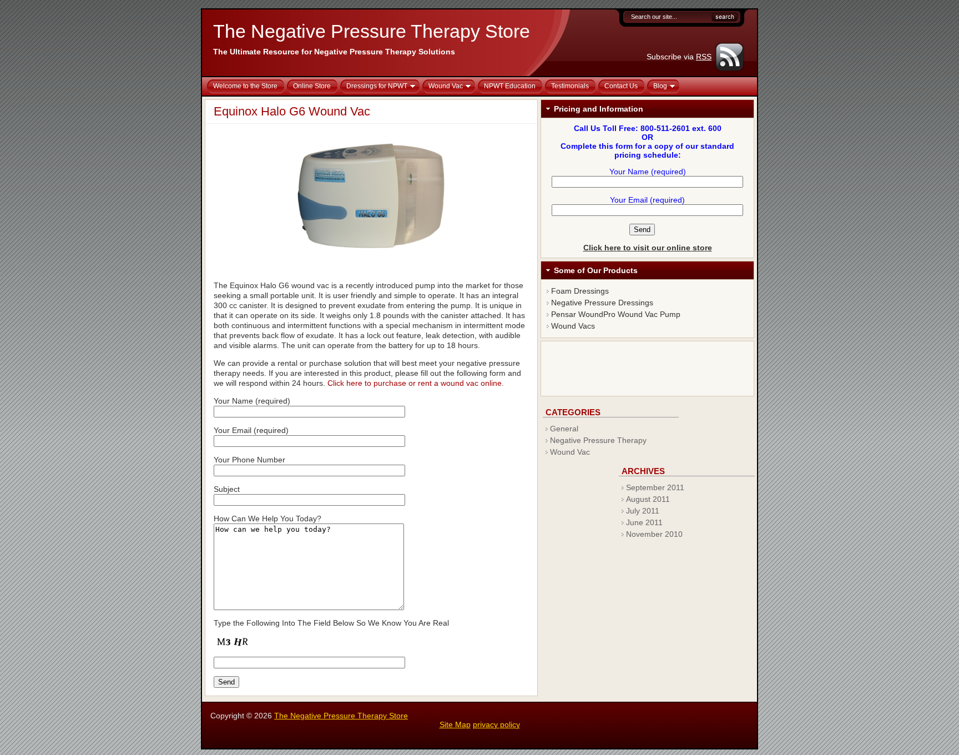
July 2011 (642, 510)
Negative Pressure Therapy (598, 440)
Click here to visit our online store (647, 247)
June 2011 (644, 522)
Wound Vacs (573, 325)
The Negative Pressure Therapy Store (371, 31)
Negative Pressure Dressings (602, 302)
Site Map (455, 724)
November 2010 (654, 534)
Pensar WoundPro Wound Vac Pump (615, 314)
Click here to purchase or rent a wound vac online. (415, 383)
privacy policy (496, 724)
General (564, 428)
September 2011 (655, 487)
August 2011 (648, 499)
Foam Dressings (580, 290)
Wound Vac (570, 451)
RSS (703, 56)
